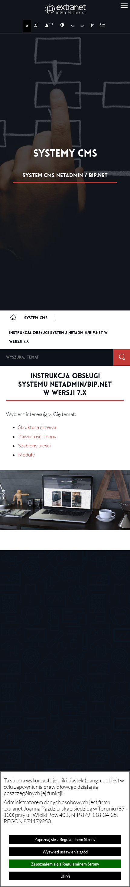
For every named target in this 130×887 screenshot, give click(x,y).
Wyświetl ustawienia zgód (65, 852)
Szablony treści (34, 446)
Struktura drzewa (37, 427)
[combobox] (56, 357)
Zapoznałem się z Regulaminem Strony (65, 864)
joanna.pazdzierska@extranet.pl (68, 730)
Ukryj (65, 876)
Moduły (26, 455)
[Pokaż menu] (124, 6)
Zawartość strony (37, 437)
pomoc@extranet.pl (55, 676)
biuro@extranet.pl (42, 610)
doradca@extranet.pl (56, 694)
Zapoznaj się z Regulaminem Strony (65, 839)
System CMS (35, 317)
